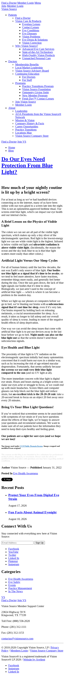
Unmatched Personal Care (36, 58)
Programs (20, 83)
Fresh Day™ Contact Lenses (38, 98)
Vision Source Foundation (36, 89)
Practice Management (20, 588)
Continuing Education (27, 73)
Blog (11, 150)
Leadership (21, 111)
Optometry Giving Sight (35, 92)
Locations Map (23, 132)
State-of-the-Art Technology (37, 52)
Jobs (3, 5)
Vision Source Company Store (32, 135)
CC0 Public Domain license (31, 446)
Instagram (13, 564)
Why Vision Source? (26, 45)
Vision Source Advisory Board (32, 70)
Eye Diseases (29, 33)
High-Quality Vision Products (38, 55)
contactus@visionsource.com (17, 638)
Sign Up (40, 542)
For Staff (27, 80)
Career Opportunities (26, 126)
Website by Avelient (34, 659)
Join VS (21, 141)
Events (12, 585)
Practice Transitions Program (38, 86)
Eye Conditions (30, 30)
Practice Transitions (26, 129)
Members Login (19, 650)
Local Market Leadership (29, 67)
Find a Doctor (9, 2)
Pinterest (13, 561)
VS (3, 597)
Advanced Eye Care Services (38, 49)
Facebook (13, 548)
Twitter (12, 555)
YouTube (13, 551)
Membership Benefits (27, 64)
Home (11, 147)
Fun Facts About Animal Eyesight (32, 512)
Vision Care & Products (28, 21)
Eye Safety (14, 582)
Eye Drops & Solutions (35, 39)
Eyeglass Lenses (31, 24)
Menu (37, 2)
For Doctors (28, 76)
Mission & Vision (24, 120)
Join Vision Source (25, 101)
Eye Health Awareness (25, 473)
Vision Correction (32, 42)
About (11, 107)
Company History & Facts (29, 123)
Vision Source (9, 9)
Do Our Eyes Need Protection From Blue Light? (27, 165)
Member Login (25, 2)
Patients (12, 14)
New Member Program (34, 95)
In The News (15, 591)
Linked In (13, 558)
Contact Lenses (30, 27)
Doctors (12, 61)
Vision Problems (31, 36)
